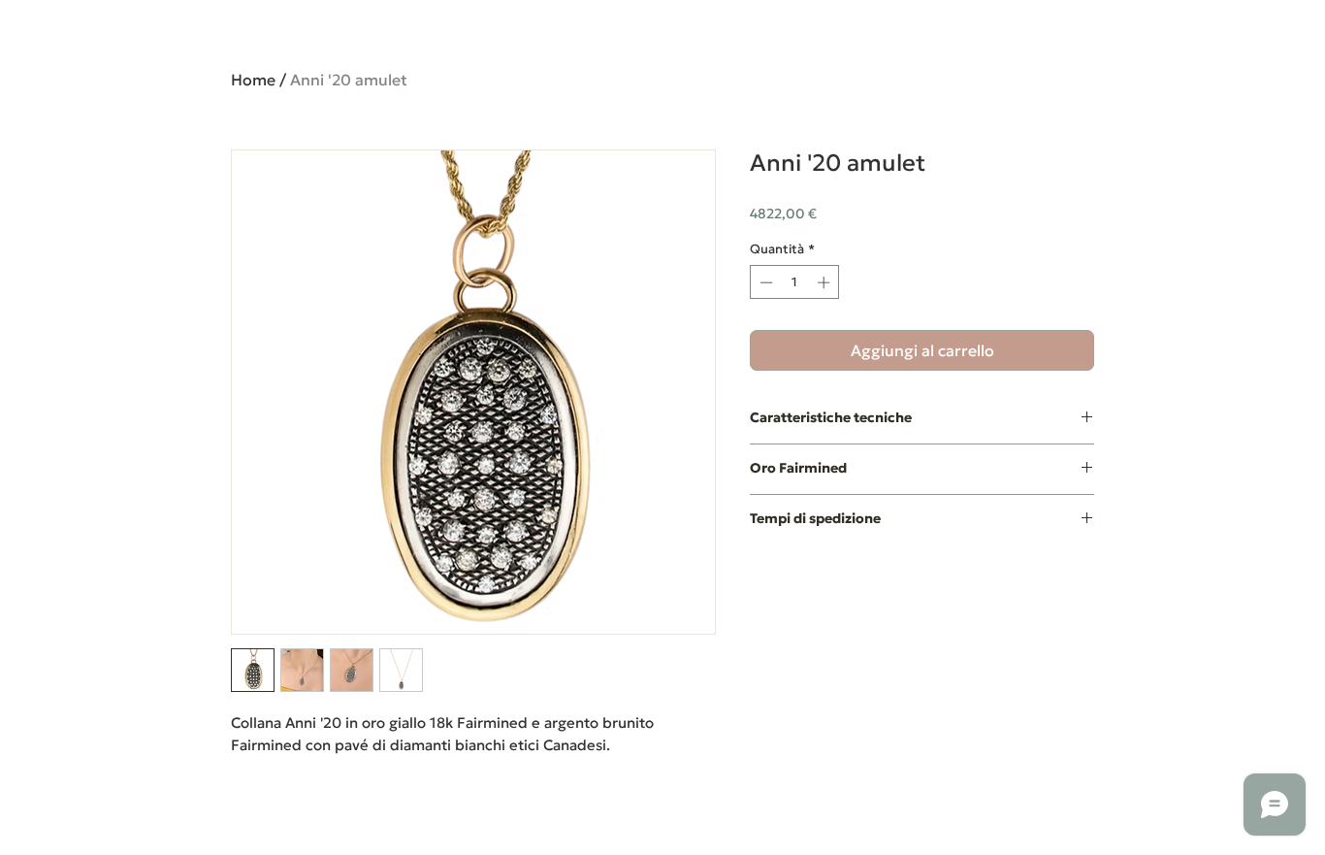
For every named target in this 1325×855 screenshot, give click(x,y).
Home (253, 79)
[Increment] (825, 282)
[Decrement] (764, 282)
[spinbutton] (795, 282)
